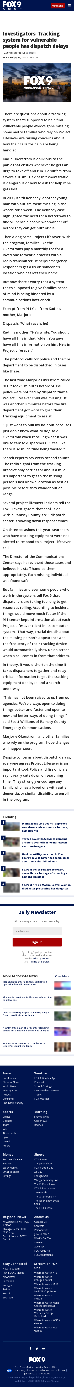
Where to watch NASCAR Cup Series (45, 1290)
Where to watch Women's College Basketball (44, 1313)
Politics (7, 1094)
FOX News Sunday (13, 1102)
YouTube (8, 1297)
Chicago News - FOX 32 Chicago (14, 1230)
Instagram (8, 1285)
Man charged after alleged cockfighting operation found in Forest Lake (25, 983)
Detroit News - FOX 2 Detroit (15, 1238)
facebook (30, 1348)
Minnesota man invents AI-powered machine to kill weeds (27, 998)
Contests (39, 1225)
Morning (40, 1112)
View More (62, 976)
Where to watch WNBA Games (47, 1322)
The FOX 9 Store (43, 1208)
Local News (9, 1078)
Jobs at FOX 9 (41, 1234)
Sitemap (38, 1242)
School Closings (43, 1086)
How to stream (11, 1268)
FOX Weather (41, 1098)
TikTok (6, 1293)
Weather (41, 1073)
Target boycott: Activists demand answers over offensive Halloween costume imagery (44, 842)
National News (11, 1082)
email (43, 1348)
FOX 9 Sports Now (44, 1188)
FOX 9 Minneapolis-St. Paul (15, 52)
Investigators (10, 1090)
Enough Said (41, 1176)
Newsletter (9, 1276)
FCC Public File (42, 1250)
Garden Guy (40, 1120)
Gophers (7, 1120)
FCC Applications (43, 1254)
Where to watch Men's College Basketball (46, 1304)
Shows (39, 1154)
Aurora (6, 1145)
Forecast (39, 1082)
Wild (5, 1129)
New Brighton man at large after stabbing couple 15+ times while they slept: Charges (26, 1029)
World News (9, 1086)
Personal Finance (12, 1159)
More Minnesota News (20, 976)
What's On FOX (42, 1238)
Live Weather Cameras (47, 1090)
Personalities (41, 1230)
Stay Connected (15, 1264)
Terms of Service (39, 961)
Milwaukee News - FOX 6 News (16, 1223)
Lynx (5, 1137)
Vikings (6, 1116)
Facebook (8, 1281)
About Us (41, 1217)
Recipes (38, 1125)
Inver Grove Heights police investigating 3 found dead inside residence (26, 1014)
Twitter (7, 1289)
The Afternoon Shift (45, 1196)
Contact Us (40, 1221)
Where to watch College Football (43, 1278)
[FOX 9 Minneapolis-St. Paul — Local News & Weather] (13, 5)
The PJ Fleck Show (44, 1184)
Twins (6, 1125)
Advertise (39, 1246)
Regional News (14, 1217)
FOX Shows (40, 1159)
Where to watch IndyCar (43, 1297)
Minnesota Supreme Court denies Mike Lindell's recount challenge (24, 1045)
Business (8, 1163)
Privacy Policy (41, 958)
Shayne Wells (41, 1116)
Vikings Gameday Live (46, 1180)
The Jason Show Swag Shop (46, 1202)
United (6, 1141)
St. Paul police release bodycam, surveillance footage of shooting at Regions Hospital (45, 873)
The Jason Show (43, 1163)
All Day (38, 1171)
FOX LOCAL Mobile (13, 1272)
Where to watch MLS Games (46, 1329)
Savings (7, 1176)
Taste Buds (40, 1192)
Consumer (8, 1098)
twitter (37, 1348)
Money (8, 1154)
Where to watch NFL (45, 1272)
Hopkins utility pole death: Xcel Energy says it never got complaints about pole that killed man (45, 858)
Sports (8, 1112)
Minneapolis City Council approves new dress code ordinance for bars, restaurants (45, 827)
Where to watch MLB (46, 1284)
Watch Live (57, 6)
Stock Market (10, 1167)
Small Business (11, 1171)
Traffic (37, 1094)
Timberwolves (10, 1133)
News (32, 52)
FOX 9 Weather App (45, 1078)
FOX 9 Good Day (43, 1167)
